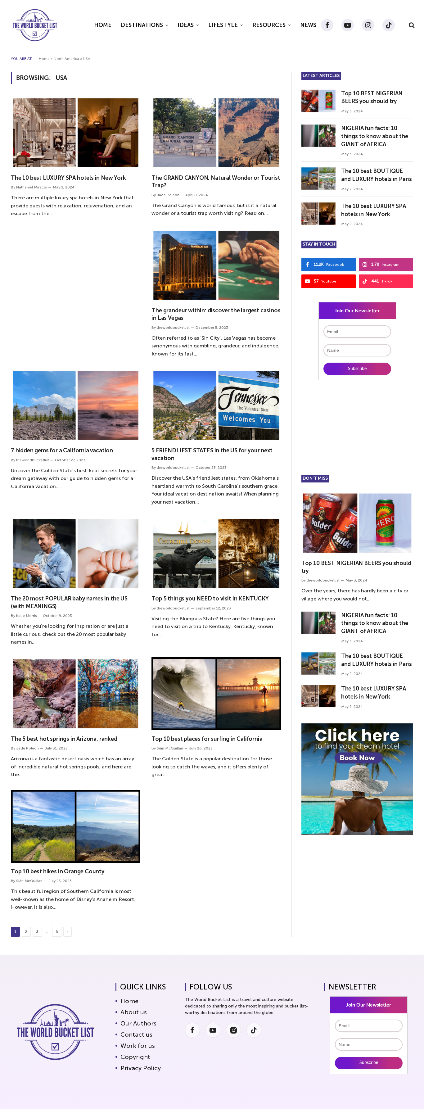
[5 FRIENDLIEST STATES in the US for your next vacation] (216, 405)
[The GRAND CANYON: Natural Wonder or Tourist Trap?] (216, 132)
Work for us (137, 1045)
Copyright (135, 1057)
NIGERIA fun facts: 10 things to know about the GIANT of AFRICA (374, 136)
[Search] (411, 25)
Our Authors (138, 1023)
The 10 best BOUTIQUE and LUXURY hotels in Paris (376, 175)
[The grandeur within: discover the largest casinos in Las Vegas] (216, 265)
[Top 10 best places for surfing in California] (216, 693)
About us (133, 1012)
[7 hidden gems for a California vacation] (75, 405)
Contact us (136, 1034)
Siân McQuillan (170, 748)
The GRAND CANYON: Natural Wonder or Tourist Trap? (215, 181)
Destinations (142, 25)
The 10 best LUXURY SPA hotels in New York (68, 177)
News (308, 25)
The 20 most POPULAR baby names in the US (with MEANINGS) (69, 602)
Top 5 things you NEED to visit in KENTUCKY (209, 598)
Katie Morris (26, 615)
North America (66, 59)
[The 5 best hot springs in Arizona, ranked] (75, 693)
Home (102, 25)
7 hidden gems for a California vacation (62, 450)
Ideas (186, 25)
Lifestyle (223, 25)
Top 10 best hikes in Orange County (57, 871)
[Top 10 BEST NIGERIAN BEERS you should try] (318, 101)
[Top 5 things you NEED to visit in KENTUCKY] (216, 553)
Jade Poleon (168, 195)
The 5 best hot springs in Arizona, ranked (64, 739)
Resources (269, 25)
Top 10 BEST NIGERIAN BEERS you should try (372, 97)
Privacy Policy (140, 1068)
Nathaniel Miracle (31, 187)
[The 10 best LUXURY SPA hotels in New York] (75, 132)
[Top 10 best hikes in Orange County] (75, 826)
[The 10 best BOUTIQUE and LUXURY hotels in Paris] (318, 178)
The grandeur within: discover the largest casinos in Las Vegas (215, 314)
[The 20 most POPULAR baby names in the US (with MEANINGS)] (75, 553)
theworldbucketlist (173, 327)
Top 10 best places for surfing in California (206, 739)
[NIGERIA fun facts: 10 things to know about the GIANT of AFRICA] (318, 135)
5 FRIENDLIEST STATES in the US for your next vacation (211, 454)
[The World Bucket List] (35, 25)
